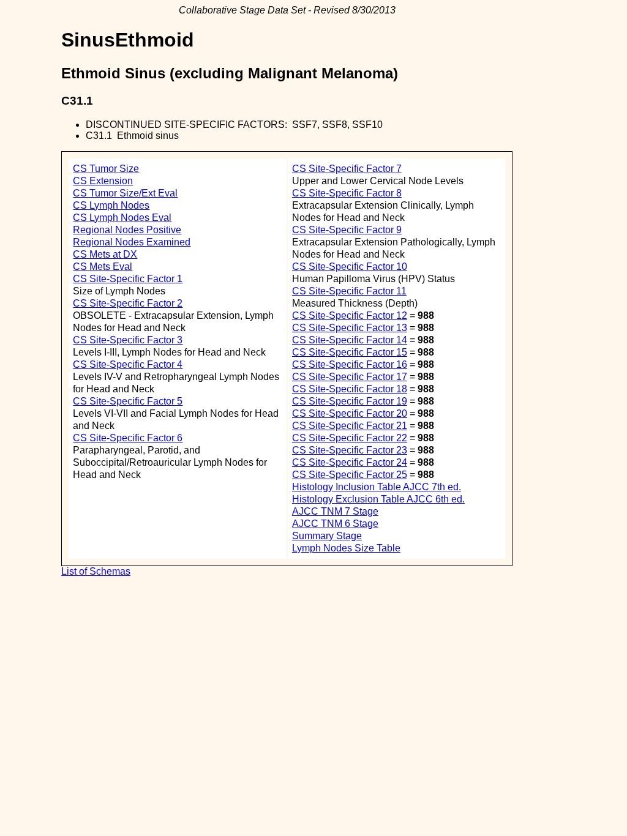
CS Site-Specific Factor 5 (127, 401)
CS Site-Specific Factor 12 (349, 315)
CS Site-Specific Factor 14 (349, 340)
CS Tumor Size (106, 168)
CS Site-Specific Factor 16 (349, 364)
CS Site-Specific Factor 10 (349, 266)
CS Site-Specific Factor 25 (349, 474)
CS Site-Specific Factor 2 (127, 303)
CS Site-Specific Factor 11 (349, 291)
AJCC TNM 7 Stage (335, 511)
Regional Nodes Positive (127, 230)
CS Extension (103, 181)
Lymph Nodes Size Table (346, 548)
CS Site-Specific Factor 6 (127, 438)
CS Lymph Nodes (111, 205)
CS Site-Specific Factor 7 (347, 168)
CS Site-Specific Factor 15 (349, 352)
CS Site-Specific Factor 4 (127, 364)
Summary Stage (327, 536)
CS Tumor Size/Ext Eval (125, 193)
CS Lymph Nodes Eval (122, 217)
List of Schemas (95, 571)
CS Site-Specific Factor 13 (349, 328)
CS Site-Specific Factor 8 (347, 193)
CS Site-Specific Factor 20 (349, 413)
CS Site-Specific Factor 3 (127, 340)
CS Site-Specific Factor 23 (349, 450)
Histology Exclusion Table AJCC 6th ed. (378, 499)
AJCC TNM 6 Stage (335, 523)
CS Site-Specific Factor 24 (349, 462)
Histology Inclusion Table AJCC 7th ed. (376, 487)
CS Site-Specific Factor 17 (349, 376)
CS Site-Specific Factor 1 (127, 279)
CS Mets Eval (102, 266)
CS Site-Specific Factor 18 (349, 389)
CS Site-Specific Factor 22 (349, 438)
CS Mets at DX (105, 254)
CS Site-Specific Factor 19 (349, 401)
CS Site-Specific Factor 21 (349, 425)
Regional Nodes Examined (131, 242)
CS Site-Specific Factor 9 (347, 230)
